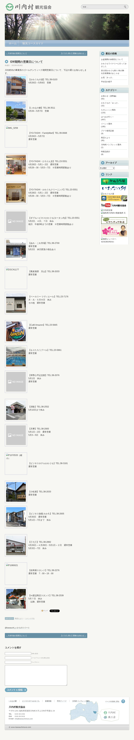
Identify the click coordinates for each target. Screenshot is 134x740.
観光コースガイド (33, 43)
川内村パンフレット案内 (111, 145)
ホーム (13, 43)
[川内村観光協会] (114, 207)
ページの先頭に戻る (112, 701)
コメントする (30, 618)
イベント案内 (106, 124)
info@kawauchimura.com (24, 719)
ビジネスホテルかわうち (31, 701)
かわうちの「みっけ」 (110, 103)
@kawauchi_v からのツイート (17, 628)
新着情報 (48, 701)
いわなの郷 (13, 701)
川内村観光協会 (28, 7)
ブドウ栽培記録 (107, 131)
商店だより (19, 618)
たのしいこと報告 (108, 110)
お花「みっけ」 (107, 77)
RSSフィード (62, 701)
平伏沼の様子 (106, 82)
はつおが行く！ (107, 117)
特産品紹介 (105, 151)
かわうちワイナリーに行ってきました (114, 65)
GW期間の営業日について (26, 61)
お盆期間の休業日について (112, 59)
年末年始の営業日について (16, 53)
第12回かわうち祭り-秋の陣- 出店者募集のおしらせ (113, 71)
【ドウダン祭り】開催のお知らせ (73, 53)
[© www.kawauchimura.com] (20, 735)
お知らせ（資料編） (109, 96)
